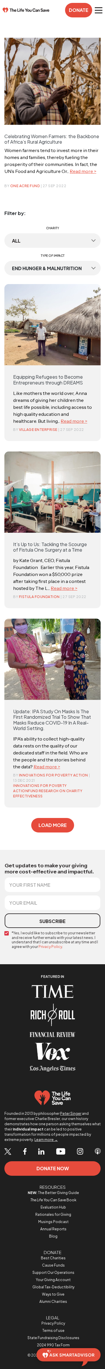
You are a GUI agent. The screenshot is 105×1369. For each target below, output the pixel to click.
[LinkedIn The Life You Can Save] (41, 1152)
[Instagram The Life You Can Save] (80, 1152)
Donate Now (52, 1168)
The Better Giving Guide (53, 1193)
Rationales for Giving (53, 1214)
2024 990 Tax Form (53, 1345)
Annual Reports (53, 1229)
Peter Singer (70, 1113)
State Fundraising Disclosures (53, 1338)
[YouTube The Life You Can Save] (60, 1152)
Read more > (83, 171)
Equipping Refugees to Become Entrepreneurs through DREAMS (48, 379)
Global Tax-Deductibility (53, 1287)
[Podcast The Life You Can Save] (98, 1152)
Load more (52, 825)
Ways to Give (53, 1294)
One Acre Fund (25, 186)
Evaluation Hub (53, 1207)
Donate (78, 10)
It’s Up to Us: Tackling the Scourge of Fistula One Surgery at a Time (50, 547)
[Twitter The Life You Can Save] (7, 1152)
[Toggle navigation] (98, 10)
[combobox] (52, 240)
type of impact (52, 255)
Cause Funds (53, 1265)
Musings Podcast (53, 1222)
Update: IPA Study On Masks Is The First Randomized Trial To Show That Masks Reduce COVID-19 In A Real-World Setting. (52, 719)
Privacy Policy (50, 946)
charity (52, 228)
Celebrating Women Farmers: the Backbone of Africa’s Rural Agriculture (51, 139)
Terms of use (53, 1330)
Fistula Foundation (39, 597)
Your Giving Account (53, 1280)
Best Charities (53, 1258)
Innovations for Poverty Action (53, 775)
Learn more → (46, 1139)
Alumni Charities (53, 1301)
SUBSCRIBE (52, 921)
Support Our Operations (53, 1272)
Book (53, 1200)
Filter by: (15, 213)
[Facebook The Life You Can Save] (25, 1152)
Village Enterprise (38, 429)
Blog (53, 1236)
